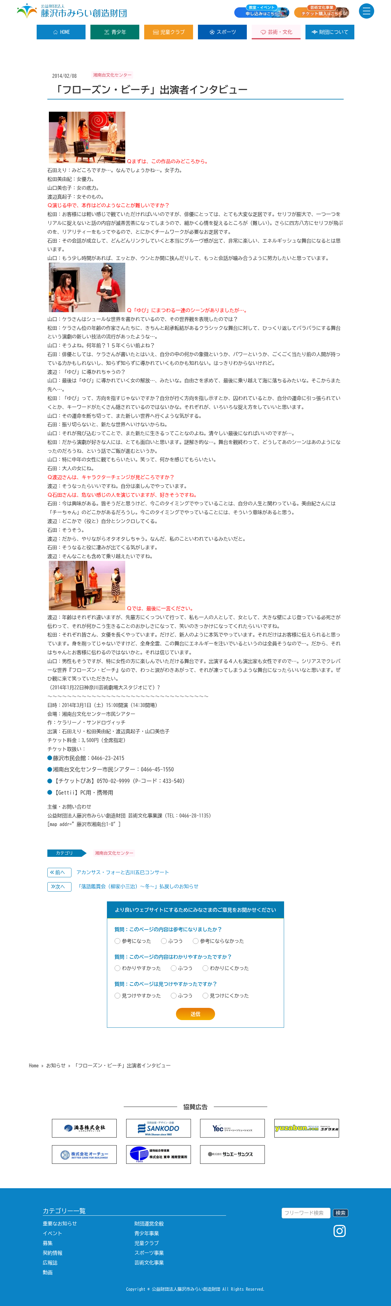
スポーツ (226, 32)
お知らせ (56, 1065)
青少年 (118, 32)
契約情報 (52, 1252)
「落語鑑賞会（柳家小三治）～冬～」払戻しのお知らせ (137, 886)
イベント (52, 1233)
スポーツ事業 (149, 1252)
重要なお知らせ (60, 1223)
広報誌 (50, 1262)
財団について (334, 32)
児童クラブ (172, 32)
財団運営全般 (149, 1223)
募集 (48, 1243)
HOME (65, 32)
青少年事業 (146, 1233)
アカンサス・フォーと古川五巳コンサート (122, 872)
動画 (48, 1272)
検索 (340, 1212)
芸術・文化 (280, 32)
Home (34, 1065)
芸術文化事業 (149, 1262)
